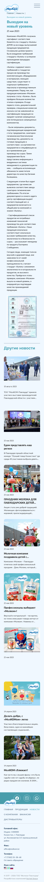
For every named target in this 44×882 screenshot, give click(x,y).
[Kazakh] (8, 868)
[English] (5, 868)
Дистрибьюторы (13, 819)
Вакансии (25, 814)
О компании (11, 814)
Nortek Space (32, 879)
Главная (8, 809)
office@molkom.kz (11, 849)
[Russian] (11, 868)
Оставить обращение (13, 860)
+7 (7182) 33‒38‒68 (12, 857)
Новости (34, 809)
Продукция (21, 809)
